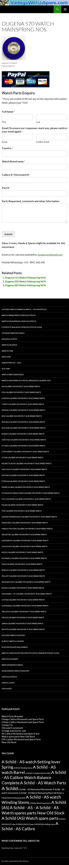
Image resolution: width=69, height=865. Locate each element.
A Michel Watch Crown (25, 824)
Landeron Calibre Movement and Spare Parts (25, 540)
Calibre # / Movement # (16, 174)
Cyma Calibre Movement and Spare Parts (22, 457)
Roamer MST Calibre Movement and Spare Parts (26, 582)
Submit (8, 234)
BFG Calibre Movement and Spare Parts (22, 416)
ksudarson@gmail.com (50, 254)
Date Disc (6, 357)
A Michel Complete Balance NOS (38, 773)
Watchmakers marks (12, 665)
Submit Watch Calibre (13, 641)
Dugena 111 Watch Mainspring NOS (25, 277)
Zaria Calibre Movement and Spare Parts (22, 623)
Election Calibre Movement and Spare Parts (24, 469)
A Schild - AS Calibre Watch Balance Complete (34, 777)
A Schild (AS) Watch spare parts (30, 818)
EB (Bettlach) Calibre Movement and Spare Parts (26, 463)
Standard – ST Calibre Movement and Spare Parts (27, 594)
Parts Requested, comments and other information (30, 201)
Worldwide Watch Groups (15, 671)
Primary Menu (65, 9)
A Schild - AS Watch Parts (43, 782)
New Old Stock (9, 677)
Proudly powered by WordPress (15, 861)
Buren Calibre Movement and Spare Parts (23, 434)
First (4, 122)
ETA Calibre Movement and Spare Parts (21, 392)
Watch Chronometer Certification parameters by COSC (30, 653)
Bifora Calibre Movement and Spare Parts (23, 422)
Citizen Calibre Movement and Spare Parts (23, 445)
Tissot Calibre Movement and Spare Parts (23, 404)
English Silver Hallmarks (15, 647)
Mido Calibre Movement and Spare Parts (22, 552)
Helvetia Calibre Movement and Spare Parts (24, 534)
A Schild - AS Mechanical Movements (35, 789)
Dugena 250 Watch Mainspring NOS (25, 281)
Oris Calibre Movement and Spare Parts (22, 564)
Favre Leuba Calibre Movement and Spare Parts (26, 487)
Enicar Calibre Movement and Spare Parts (23, 475)
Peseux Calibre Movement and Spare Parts (23, 570)
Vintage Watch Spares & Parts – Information (24, 309)
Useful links (8, 682)
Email (4, 142)
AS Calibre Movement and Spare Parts (21, 386)
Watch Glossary (10, 659)
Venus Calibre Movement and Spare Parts (23, 617)
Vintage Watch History (13, 635)
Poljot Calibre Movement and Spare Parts (23, 576)
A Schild (10, 788)
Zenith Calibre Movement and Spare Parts (23, 629)
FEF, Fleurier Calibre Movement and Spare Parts (26, 499)
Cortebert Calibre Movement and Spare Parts (25, 451)
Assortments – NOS (11, 362)
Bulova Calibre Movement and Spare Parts (23, 428)
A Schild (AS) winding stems (44, 824)
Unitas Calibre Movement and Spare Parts (23, 600)
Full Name (8, 111)
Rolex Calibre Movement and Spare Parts (23, 588)
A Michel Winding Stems (23, 768)
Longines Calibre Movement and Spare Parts (24, 546)
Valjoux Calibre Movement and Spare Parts (24, 611)
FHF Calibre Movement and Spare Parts (21, 511)
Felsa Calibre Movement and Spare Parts (22, 505)
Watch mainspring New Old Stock (19, 321)
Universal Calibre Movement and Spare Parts (25, 605)
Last (38, 122)
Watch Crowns (9, 345)
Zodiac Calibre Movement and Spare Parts (23, 410)
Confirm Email (42, 142)
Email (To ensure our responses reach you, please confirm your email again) (34, 130)
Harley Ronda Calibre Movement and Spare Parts (27, 528)
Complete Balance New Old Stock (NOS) (22, 327)
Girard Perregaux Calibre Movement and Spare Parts (29, 517)
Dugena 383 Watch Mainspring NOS (25, 285)
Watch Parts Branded (13, 374)
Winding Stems (9, 339)
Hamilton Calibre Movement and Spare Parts (25, 522)
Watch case (7, 351)
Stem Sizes (7, 688)
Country (7, 148)
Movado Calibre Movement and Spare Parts (24, 558)
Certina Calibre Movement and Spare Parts (24, 440)
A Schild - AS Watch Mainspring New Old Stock (40, 793)
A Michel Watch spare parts (40, 803)
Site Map (6, 368)
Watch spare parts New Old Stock (19, 315)
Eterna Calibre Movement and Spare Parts (23, 481)
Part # (6, 187)
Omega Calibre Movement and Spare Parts (23, 398)
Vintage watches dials (13, 333)
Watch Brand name (13, 161)
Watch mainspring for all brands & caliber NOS (26, 380)
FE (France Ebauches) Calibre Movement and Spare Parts (30, 493)
